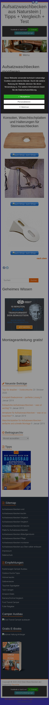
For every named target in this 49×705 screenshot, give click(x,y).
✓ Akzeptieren (24, 97)
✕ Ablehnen (24, 107)
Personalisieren (24, 102)
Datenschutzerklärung (27, 90)
